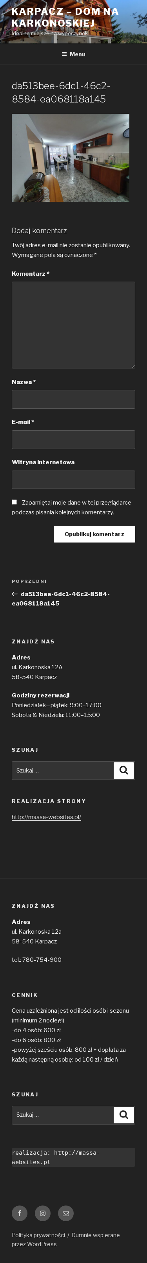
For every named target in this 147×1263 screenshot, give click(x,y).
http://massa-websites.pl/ (46, 817)
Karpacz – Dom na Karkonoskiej (66, 17)
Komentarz (30, 273)
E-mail (23, 422)
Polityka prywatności (38, 1235)
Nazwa (24, 382)
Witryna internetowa (43, 462)
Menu (77, 54)
